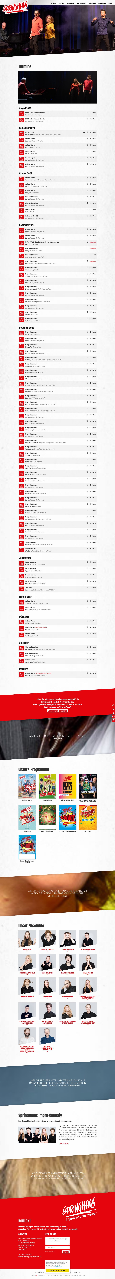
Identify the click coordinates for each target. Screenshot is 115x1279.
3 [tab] (8, 54)
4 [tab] (10, 54)
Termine (53, 3)
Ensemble (62, 3)
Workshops (92, 3)
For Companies (81, 3)
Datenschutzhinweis (50, 1251)
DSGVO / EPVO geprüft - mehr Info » (75, 1275)
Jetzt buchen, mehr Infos (57, 711)
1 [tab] (3, 54)
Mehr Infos (58, 1267)
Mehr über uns (64, 1144)
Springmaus (102, 3)
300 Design (43, 1275)
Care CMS (59, 1275)
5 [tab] (12, 54)
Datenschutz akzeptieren (57, 1270)
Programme (71, 3)
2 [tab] (6, 54)
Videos (110, 3)
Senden (66, 1252)
